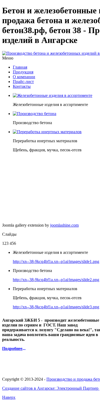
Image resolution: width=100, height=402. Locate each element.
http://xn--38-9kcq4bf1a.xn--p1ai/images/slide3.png (56, 307)
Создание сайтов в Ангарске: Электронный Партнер (50, 388)
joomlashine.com (64, 225)
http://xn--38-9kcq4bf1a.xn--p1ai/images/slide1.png (56, 261)
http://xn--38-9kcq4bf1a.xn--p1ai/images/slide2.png (56, 279)
